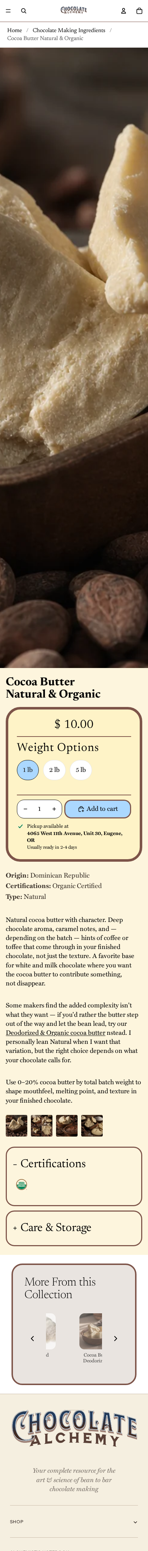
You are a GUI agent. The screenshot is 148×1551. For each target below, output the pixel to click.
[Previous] (32, 1338)
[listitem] (97, 1338)
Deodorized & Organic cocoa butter (55, 1033)
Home (14, 31)
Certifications (53, 1164)
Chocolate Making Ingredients (69, 31)
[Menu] (8, 11)
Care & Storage (56, 1228)
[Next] (116, 1338)
